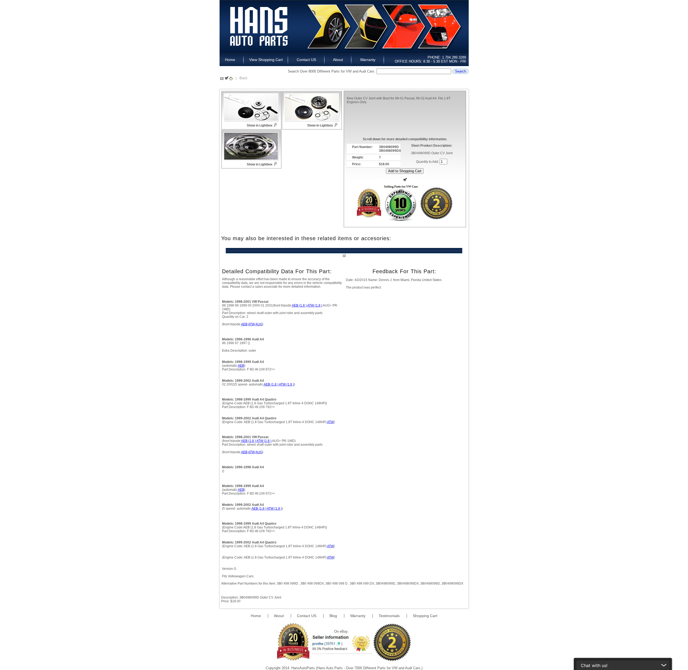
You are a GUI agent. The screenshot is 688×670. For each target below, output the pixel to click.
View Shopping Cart (266, 59)
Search (460, 71)
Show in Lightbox (260, 125)
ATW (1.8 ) (314, 305)
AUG (258, 324)
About (338, 59)
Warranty (368, 59)
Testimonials (389, 616)
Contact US (306, 59)
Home (231, 59)
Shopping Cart (425, 616)
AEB (244, 324)
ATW (251, 324)
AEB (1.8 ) (299, 305)
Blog (333, 616)
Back (243, 78)
